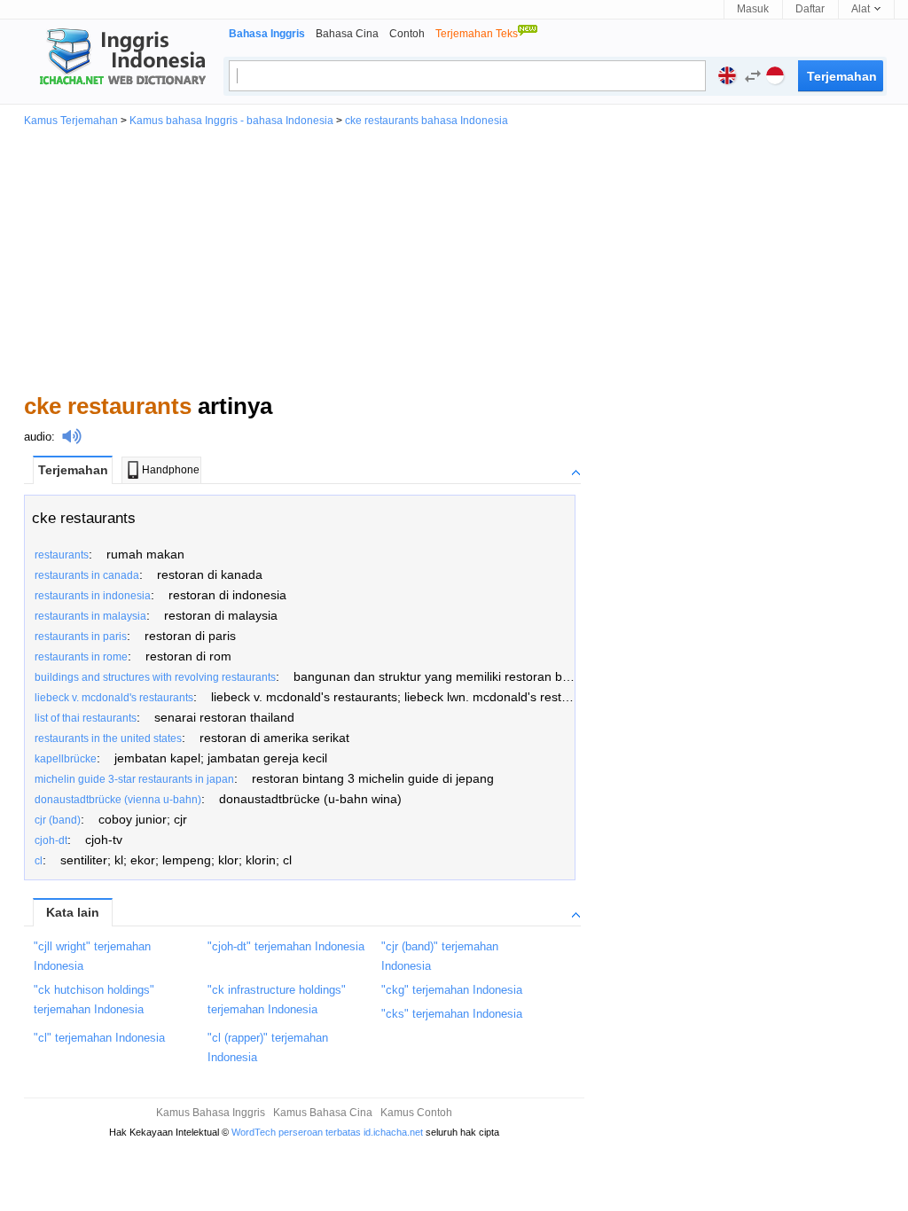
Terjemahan (73, 470)
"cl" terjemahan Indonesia (99, 1037)
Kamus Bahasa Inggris (210, 1112)
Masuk (753, 9)
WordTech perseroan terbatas (296, 1132)
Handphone (171, 470)
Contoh (407, 33)
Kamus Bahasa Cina (322, 1112)
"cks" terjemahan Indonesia (451, 1013)
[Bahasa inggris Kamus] (120, 58)
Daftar (810, 9)
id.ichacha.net (393, 1132)
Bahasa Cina (347, 33)
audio (37, 436)
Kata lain (72, 912)
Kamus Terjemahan (71, 120)
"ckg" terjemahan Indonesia (451, 989)
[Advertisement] (454, 259)
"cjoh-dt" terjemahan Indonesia (285, 946)
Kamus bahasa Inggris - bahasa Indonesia (231, 120)
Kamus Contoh (416, 1112)
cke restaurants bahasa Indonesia (426, 120)
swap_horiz (752, 76)
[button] (748, 78)
